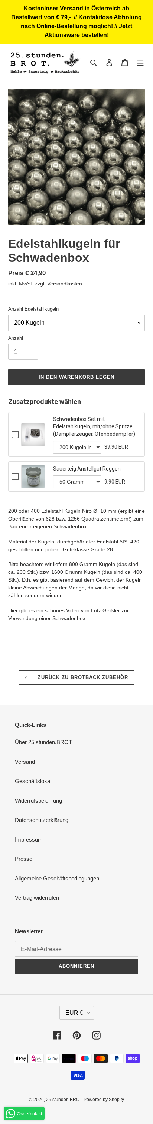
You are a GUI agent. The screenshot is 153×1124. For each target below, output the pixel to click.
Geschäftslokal (33, 781)
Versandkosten (64, 284)
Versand (25, 762)
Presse (23, 859)
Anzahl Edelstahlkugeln (33, 309)
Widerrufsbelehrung (38, 800)
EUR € (74, 1013)
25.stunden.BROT (64, 1099)
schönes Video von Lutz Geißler (82, 610)
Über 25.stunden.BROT (43, 742)
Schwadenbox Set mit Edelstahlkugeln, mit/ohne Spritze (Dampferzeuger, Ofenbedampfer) (94, 426)
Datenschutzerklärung (41, 820)
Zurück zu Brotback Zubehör (82, 677)
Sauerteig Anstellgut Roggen (87, 469)
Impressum (29, 839)
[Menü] (140, 62)
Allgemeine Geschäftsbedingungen (57, 878)
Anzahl (15, 338)
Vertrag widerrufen (37, 897)
